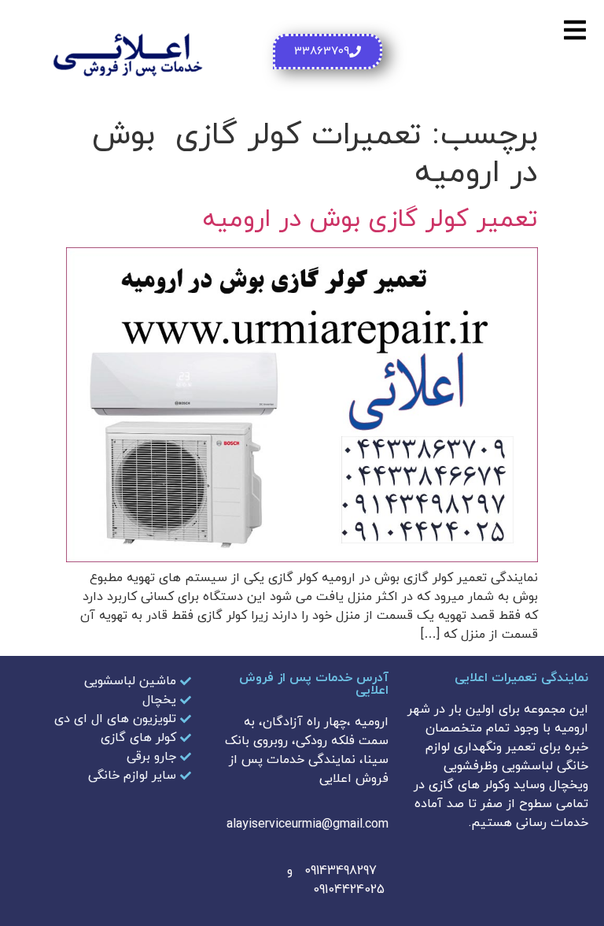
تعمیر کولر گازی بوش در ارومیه (370, 220)
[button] (574, 29)
